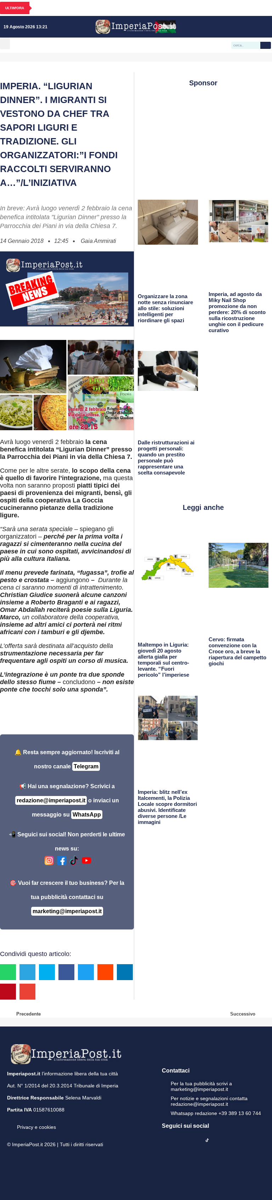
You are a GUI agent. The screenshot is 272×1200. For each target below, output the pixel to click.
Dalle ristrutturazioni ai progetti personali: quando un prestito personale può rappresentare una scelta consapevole (166, 457)
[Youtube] (243, 27)
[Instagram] (233, 27)
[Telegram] (254, 27)
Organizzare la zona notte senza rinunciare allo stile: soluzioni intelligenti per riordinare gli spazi (165, 308)
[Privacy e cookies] (10, 1122)
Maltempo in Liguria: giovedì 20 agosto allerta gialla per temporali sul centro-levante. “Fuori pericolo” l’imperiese (163, 660)
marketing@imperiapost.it (67, 911)
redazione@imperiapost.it (51, 800)
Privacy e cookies (36, 1127)
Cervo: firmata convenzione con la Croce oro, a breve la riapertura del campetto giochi (237, 651)
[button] (5, 43)
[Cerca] (265, 45)
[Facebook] (223, 27)
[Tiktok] (264, 27)
